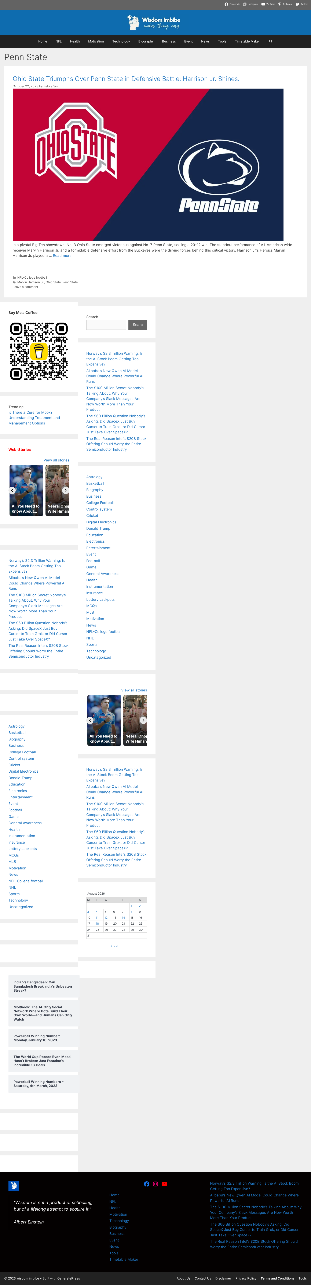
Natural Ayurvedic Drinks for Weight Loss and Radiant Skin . (51, 8)
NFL (59, 41)
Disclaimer (223, 1278)
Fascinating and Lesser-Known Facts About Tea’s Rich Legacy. (257, 2)
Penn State (70, 282)
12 (106, 917)
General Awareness (25, 823)
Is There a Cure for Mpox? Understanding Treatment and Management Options (34, 417)
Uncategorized (20, 907)
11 (97, 917)
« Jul (114, 945)
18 (97, 923)
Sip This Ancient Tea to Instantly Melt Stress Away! (159, 2)
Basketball (17, 733)
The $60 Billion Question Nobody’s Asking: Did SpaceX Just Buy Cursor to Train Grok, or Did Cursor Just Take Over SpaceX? (254, 1229)
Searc (138, 325)
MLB (12, 861)
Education (16, 784)
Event (188, 41)
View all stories (56, 460)
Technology (121, 41)
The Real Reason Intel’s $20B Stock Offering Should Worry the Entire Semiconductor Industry (38, 650)
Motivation (96, 41)
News (205, 41)
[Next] (65, 490)
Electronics (17, 791)
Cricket (14, 765)
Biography (146, 41)
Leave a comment (25, 287)
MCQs (13, 855)
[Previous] (12, 490)
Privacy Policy (245, 1278)
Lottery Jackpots (22, 849)
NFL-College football (32, 277)
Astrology (16, 726)
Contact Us (203, 1278)
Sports (14, 894)
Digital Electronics (23, 771)
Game (13, 816)
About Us (183, 1278)
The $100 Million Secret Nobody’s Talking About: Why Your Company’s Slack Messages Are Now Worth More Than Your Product (37, 606)
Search (92, 317)
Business (169, 41)
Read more (62, 255)
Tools (222, 41)
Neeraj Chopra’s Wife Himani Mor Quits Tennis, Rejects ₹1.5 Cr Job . (57, 2)
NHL (12, 887)
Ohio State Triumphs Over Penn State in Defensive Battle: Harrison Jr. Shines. (126, 78)
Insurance (16, 842)
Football (15, 810)
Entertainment (20, 797)
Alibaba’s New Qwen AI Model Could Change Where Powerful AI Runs (36, 583)
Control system (21, 758)
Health (75, 41)
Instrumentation (21, 836)
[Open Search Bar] (270, 41)
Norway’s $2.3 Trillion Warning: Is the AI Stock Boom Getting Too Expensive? (36, 565)
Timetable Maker (247, 41)
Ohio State (53, 282)
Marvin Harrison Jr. (30, 282)
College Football (22, 752)
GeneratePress (68, 1278)
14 (123, 917)
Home (42, 41)
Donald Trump (20, 778)
